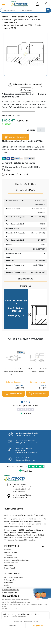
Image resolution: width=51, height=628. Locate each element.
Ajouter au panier (17, 137)
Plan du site (8, 565)
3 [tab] (29, 402)
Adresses (7, 588)
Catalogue (8, 555)
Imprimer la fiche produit (17, 174)
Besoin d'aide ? (9, 568)
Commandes (8, 582)
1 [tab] (22, 402)
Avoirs (6, 585)
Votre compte (12, 573)
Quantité (31, 130)
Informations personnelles (13, 577)
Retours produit (10, 580)
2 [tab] (25, 402)
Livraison (7, 550)
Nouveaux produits (11, 563)
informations (11, 546)
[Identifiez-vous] (37, 4)
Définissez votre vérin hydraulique (16, 560)
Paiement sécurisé (10, 552)
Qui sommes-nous (10, 557)
